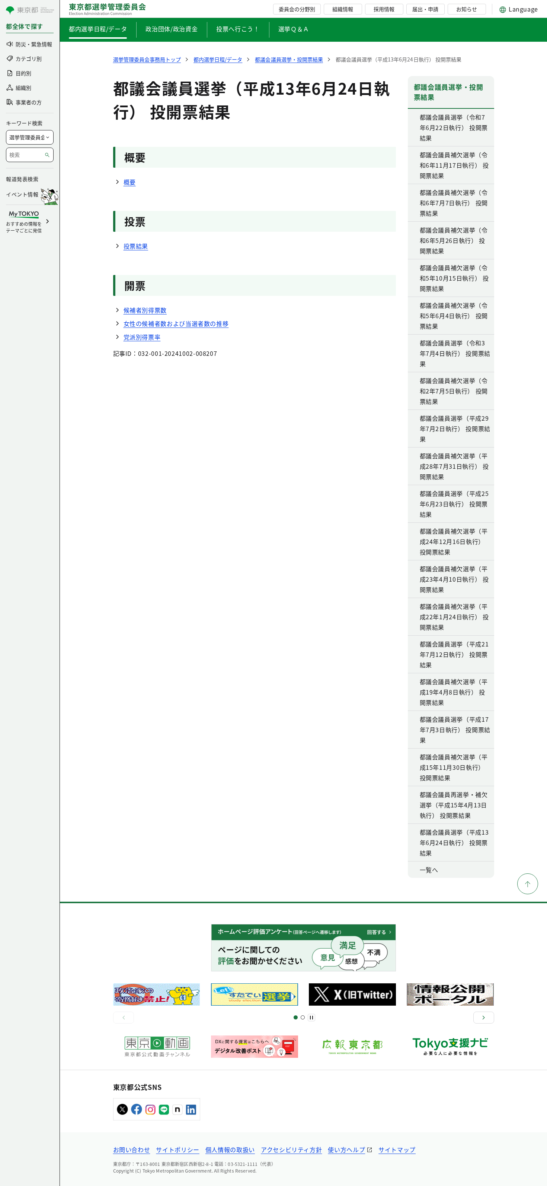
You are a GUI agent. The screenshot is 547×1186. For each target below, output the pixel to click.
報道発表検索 (22, 179)
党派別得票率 (142, 336)
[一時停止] (311, 1017)
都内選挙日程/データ (98, 28)
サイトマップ (397, 1149)
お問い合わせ (131, 1149)
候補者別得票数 (145, 310)
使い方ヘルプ (346, 1149)
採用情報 (384, 9)
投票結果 (136, 245)
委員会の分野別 (297, 9)
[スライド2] (303, 1017)
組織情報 (342, 9)
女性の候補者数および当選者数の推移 (176, 323)
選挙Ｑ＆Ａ (293, 28)
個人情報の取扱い (230, 1149)
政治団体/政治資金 (171, 28)
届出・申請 (425, 9)
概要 (130, 181)
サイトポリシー (177, 1149)
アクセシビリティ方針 (291, 1149)
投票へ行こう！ (237, 28)
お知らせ (466, 9)
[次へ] (483, 1018)
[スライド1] (296, 1017)
